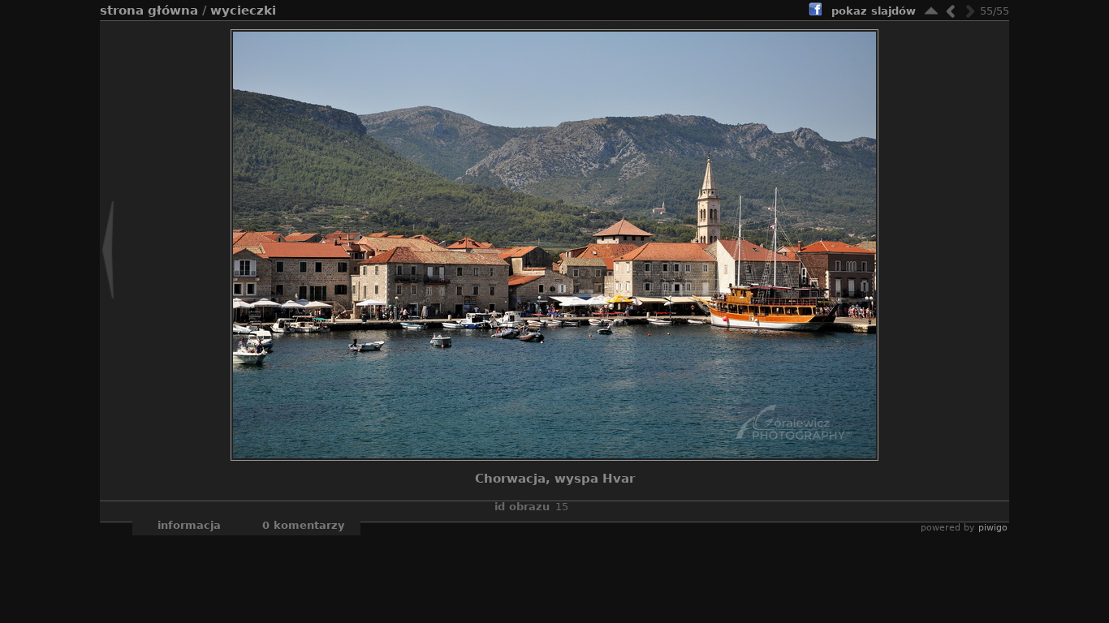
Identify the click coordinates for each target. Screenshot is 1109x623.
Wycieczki (243, 10)
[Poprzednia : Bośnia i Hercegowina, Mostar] (950, 11)
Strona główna (149, 10)
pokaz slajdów (873, 11)
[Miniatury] (931, 11)
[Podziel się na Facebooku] (815, 12)
